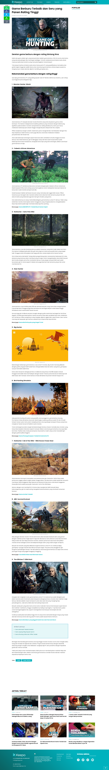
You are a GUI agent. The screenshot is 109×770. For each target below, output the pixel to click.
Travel (57, 2)
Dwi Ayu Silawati (23, 15)
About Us (59, 758)
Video (48, 2)
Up (105, 768)
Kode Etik (68, 756)
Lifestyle (30, 2)
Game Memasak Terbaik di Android (24, 629)
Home (13, 4)
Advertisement (60, 754)
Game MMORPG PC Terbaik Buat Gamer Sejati (33, 207)
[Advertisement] (54, 677)
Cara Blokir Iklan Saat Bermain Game (30, 554)
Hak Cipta (68, 754)
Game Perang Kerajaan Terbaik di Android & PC (34, 436)
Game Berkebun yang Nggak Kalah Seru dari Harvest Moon (37, 620)
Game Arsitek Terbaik (26, 494)
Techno (40, 2)
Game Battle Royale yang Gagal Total (31, 322)
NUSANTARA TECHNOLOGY (23, 758)
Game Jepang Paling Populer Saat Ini (24, 632)
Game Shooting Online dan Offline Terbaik (26, 634)
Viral (13, 739)
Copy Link (7, 21)
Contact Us (59, 756)
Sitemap (59, 760)
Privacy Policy (69, 758)
